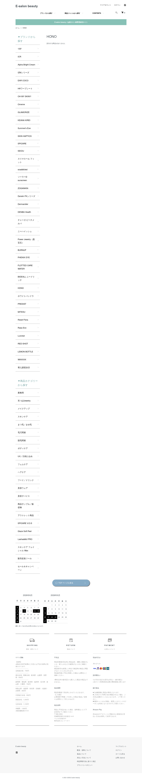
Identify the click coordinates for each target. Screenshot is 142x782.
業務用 (21, 392)
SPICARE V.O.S (25, 523)
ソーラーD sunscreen (22, 178)
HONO (25, 28)
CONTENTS (96, 13)
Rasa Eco (22, 327)
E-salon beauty (27, 6)
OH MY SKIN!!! (24, 96)
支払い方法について (84, 757)
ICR (19, 56)
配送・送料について (84, 750)
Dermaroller (23, 204)
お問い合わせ (120, 757)
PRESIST (22, 303)
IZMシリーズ (23, 72)
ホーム (18, 28)
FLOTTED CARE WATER (25, 267)
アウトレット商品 (26, 515)
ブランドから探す (46, 13)
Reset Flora (23, 319)
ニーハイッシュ (25, 231)
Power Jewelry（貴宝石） (26, 241)
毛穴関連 (22, 432)
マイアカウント (105, 5)
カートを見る (120, 754)
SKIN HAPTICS (25, 136)
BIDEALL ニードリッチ (26, 278)
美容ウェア (23, 487)
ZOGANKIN (23, 188)
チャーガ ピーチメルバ (26, 221)
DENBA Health (24, 211)
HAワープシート (25, 88)
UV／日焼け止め (25, 456)
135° (20, 48)
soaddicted (22, 169)
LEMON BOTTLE (25, 351)
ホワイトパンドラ (26, 295)
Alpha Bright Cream (26, 64)
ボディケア (23, 448)
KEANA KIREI (24, 120)
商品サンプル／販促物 (26, 505)
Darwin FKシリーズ (26, 196)
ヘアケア (22, 472)
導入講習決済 (24, 367)
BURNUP (22, 249)
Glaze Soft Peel (25, 531)
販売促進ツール (25, 558)
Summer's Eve (24, 128)
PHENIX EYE (24, 257)
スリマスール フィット (26, 160)
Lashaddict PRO (25, 539)
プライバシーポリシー (85, 765)
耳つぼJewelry (24, 400)
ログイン (117, 5)
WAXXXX (22, 359)
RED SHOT (23, 343)
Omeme (21, 104)
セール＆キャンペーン (26, 568)
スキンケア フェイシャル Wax (26, 548)
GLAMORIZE (24, 112)
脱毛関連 (22, 440)
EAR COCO (23, 80)
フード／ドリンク (26, 480)
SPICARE (22, 143)
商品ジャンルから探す (72, 13)
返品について (81, 754)
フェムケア (23, 464)
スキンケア (23, 416)
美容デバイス (24, 495)
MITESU (21, 311)
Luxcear (21, 335)
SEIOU (21, 150)
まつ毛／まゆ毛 (25, 424)
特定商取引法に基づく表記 (86, 761)
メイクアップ (24, 408)
